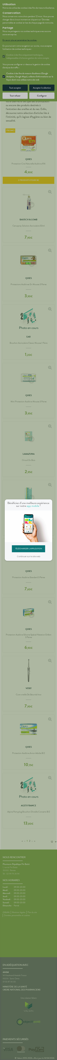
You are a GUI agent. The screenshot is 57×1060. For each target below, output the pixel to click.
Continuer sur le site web (28, 556)
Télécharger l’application (28, 548)
